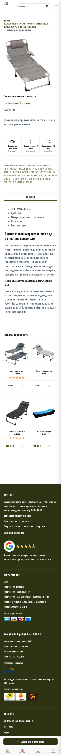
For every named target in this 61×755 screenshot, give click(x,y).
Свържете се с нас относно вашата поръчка (24, 526)
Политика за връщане (14, 656)
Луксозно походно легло (44, 432)
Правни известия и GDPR (15, 606)
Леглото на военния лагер (44, 372)
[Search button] (47, 6)
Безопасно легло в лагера (17, 372)
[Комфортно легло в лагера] (17, 412)
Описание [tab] (30, 197)
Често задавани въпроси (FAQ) (18, 641)
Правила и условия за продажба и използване (25, 601)
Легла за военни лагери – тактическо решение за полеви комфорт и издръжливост (29, 174)
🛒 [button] (22, 385)
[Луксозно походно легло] (44, 412)
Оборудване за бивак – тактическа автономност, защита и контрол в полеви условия (30, 179)
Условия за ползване (13, 651)
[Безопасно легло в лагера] (17, 352)
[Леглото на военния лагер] (44, 352)
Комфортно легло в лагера (17, 432)
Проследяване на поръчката (17, 521)
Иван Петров (25, 103)
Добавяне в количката (32, 741)
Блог (6, 581)
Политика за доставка (14, 586)
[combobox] (31, 6)
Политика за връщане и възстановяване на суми (26, 596)
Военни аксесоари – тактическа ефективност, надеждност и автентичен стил (28, 167)
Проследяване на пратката (16, 646)
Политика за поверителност (17, 591)
